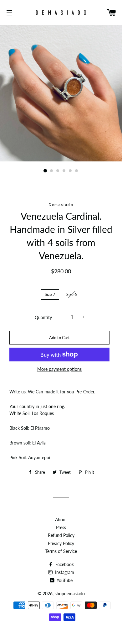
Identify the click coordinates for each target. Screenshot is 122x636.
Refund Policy (61, 535)
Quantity (43, 317)
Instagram (64, 572)
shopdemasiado (70, 593)
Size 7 (50, 294)
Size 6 (71, 294)
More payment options (59, 369)
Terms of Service (61, 551)
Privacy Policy (61, 543)
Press (61, 527)
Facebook (64, 564)
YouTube (64, 580)
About (61, 519)
